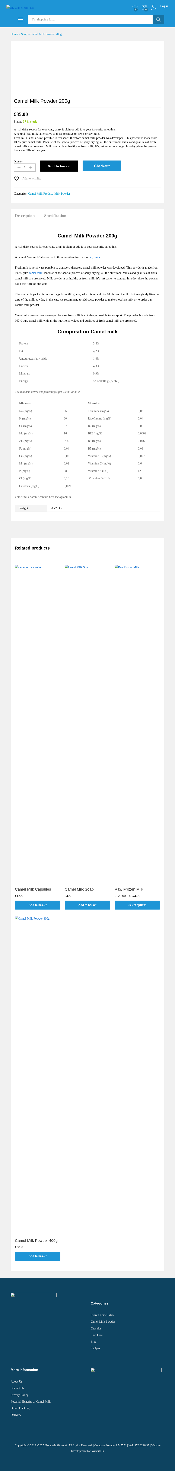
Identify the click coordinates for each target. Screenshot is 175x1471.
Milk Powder (62, 193)
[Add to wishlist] (42, 881)
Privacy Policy (19, 1395)
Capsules (96, 1328)
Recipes (95, 1348)
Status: (18, 121)
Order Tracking (20, 1408)
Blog (93, 1341)
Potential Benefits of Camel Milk (31, 1401)
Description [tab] (25, 216)
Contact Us (17, 1388)
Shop (24, 34)
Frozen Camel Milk (102, 1315)
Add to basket (59, 166)
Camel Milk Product (40, 193)
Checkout (102, 166)
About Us (16, 1381)
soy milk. (95, 257)
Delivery (16, 1414)
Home (14, 34)
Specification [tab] (55, 216)
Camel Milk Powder (103, 1321)
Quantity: (18, 161)
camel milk (35, 273)
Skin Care (97, 1335)
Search (158, 19)
